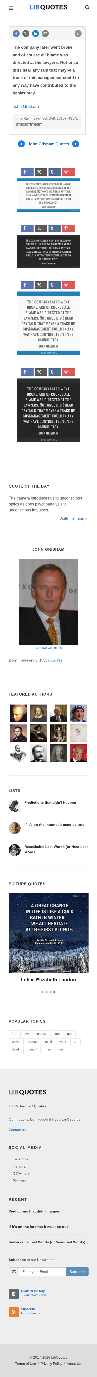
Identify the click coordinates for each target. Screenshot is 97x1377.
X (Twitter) (21, 1173)
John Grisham (26, 106)
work (62, 1041)
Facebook (20, 1159)
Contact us (17, 1130)
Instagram (21, 1166)
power (16, 1041)
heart (15, 1049)
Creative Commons (49, 648)
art (75, 1041)
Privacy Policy (51, 1364)
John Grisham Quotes (48, 144)
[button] (87, 6)
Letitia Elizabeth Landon (48, 979)
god (69, 1034)
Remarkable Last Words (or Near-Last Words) (47, 1242)
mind (48, 1041)
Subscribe (77, 1272)
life (14, 1034)
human (33, 1041)
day (61, 1049)
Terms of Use (25, 1364)
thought (32, 1049)
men (48, 1049)
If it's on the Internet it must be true (54, 825)
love (27, 1034)
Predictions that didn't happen (50, 802)
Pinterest (20, 1181)
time (56, 1034)
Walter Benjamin (74, 518)
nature (41, 1034)
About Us (74, 1364)
